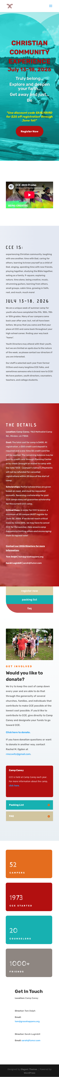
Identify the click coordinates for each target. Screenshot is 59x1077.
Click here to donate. (18, 732)
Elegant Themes (29, 1069)
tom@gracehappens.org (27, 1021)
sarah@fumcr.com (31, 1040)
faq (29, 608)
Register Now (29, 131)
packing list (29, 599)
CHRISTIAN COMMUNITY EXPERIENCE (29, 52)
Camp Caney (22, 432)
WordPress (29, 1072)
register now (29, 590)
